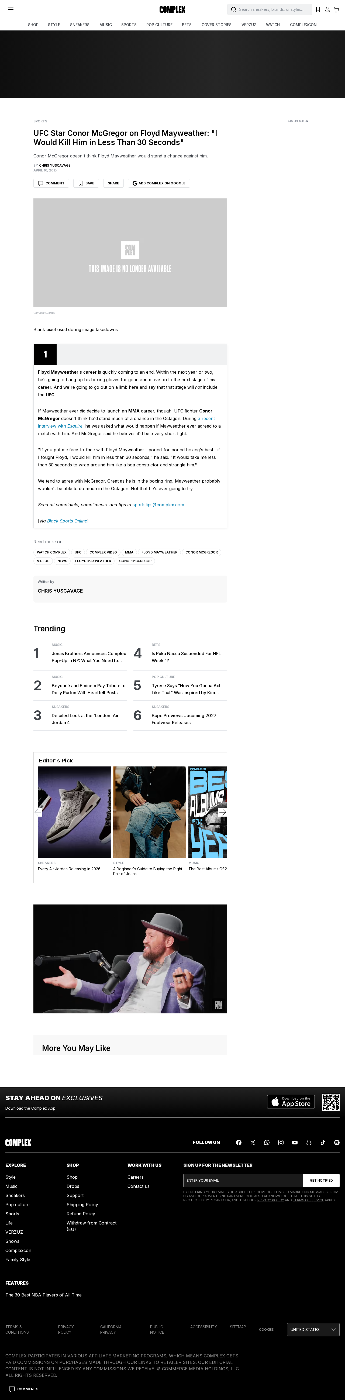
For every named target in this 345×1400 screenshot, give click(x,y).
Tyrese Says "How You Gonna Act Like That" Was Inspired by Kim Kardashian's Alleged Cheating (186, 689)
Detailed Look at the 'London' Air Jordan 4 (85, 719)
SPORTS (129, 24)
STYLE (54, 24)
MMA (129, 552)
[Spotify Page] (337, 1142)
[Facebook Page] (239, 1142)
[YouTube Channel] (295, 1142)
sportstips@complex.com (158, 504)
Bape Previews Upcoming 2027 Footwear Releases (184, 719)
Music (57, 645)
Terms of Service (308, 1200)
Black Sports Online (67, 521)
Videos (43, 561)
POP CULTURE (159, 24)
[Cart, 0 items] (336, 9)
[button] (313, 1329)
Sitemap (238, 1327)
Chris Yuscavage (60, 591)
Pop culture (17, 1204)
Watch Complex (52, 552)
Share (113, 183)
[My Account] (327, 9)
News (62, 561)
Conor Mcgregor (201, 552)
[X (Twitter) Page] (253, 1142)
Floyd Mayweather (159, 552)
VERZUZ (249, 24)
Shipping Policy (82, 1204)
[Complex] (172, 9)
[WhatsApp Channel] (267, 1142)
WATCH (273, 24)
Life (9, 1223)
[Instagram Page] (281, 1142)
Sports (40, 121)
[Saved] (318, 9)
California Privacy (111, 1329)
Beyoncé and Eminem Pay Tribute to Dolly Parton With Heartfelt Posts (89, 689)
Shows (12, 1241)
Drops (73, 1186)
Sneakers (60, 707)
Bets (156, 645)
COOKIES (266, 1329)
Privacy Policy (270, 1200)
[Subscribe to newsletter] (321, 1180)
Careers (135, 1177)
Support (75, 1195)
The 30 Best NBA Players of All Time (43, 1295)
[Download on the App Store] (291, 1102)
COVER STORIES (217, 24)
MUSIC (105, 24)
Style (118, 863)
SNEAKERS (79, 24)
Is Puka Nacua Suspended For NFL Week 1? (186, 657)
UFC (78, 552)
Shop (72, 1177)
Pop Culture (163, 677)
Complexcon (18, 1250)
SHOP (33, 24)
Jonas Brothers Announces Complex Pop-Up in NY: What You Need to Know (89, 657)
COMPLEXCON (303, 24)
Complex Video (103, 552)
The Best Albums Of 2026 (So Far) (219, 868)
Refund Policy (81, 1213)
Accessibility (203, 1327)
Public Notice (157, 1329)
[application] (130, 958)
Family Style (17, 1259)
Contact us (138, 1186)
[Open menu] (10, 9)
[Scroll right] (222, 812)
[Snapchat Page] (309, 1142)
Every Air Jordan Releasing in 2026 (69, 868)
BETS (187, 24)
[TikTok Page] (323, 1142)
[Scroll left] (38, 812)
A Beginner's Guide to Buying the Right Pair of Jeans (147, 871)
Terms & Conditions (17, 1329)
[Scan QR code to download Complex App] (331, 1102)
